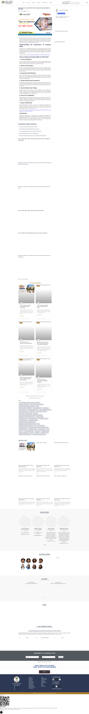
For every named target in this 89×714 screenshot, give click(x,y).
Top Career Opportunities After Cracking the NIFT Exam (42, 306)
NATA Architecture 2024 (23, 418)
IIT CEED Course (31, 683)
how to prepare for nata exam (41, 411)
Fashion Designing (22, 409)
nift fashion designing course (24, 432)
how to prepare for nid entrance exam (25, 413)
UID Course (30, 680)
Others (32, 432)
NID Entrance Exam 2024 (23, 427)
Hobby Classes (32, 411)
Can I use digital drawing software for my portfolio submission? (30, 131)
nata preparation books (23, 420)
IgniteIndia (61, 16)
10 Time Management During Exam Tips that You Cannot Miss (29, 402)
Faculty (42, 683)
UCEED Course (31, 682)
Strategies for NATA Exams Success (25, 434)
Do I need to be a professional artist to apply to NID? (28, 126)
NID (35, 425)
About (24, 2)
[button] (24, 2)
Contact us (43, 680)
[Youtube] (53, 679)
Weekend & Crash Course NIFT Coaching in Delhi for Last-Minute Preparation (42, 343)
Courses (28, 2)
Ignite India (35, 413)
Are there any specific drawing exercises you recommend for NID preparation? (33, 135)
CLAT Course (31, 684)
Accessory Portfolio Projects (24, 404)
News (42, 684)
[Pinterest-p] (56, 686)
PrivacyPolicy (61, 17)
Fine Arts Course (31, 686)
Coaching (33, 2)
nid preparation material (32, 429)
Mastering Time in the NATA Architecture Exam (27, 416)
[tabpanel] (25, 526)
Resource (38, 2)
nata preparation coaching (33, 420)
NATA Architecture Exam (33, 418)
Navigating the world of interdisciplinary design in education (29, 423)
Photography (37, 432)
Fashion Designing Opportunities (45, 409)
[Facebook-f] (60, 679)
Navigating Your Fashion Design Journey (26, 425)
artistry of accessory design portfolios (37, 404)
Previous (18, 531)
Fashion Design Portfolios (23, 411)
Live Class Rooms (44, 679)
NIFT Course (31, 677)
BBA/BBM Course (31, 685)
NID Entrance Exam (41, 425)
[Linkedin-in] (53, 686)
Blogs (37, 406)
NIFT (48, 429)
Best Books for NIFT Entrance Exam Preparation (26, 343)
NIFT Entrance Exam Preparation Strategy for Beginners (42, 380)
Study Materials (43, 682)
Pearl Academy (31, 681)
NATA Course (31, 679)
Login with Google (61, 13)
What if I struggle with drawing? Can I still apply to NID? (29, 133)
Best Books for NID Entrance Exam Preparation (27, 406)
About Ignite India (44, 678)
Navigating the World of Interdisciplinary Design (27, 422)
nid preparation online (41, 429)
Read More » (39, 315)
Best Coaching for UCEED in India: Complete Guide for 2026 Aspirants (26, 378)
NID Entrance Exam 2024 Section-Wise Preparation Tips (38, 427)
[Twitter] (60, 686)
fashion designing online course (32, 409)
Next (70, 531)
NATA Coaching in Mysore (43, 418)
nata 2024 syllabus (40, 416)
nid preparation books (23, 429)
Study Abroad (44, 2)
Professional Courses (44, 432)
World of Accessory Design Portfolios (39, 434)
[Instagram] (56, 679)
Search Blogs (43, 686)
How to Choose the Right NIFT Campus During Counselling (25, 306)
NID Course (30, 678)
